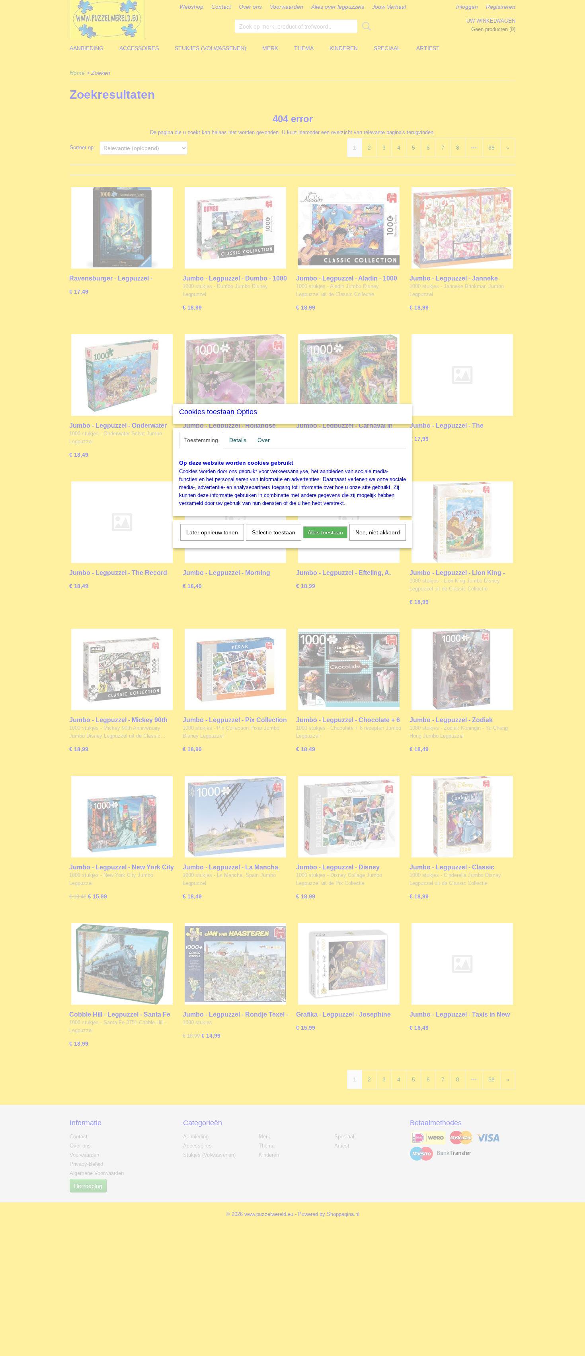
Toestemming (201, 440)
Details (237, 440)
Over (263, 440)
